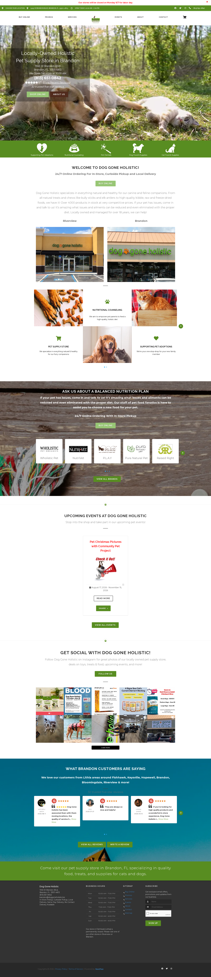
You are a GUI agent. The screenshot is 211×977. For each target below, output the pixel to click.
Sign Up (153, 923)
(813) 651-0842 (47, 78)
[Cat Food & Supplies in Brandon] (106, 148)
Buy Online (105, 183)
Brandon (162, 777)
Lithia (87, 777)
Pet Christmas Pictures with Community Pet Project (105, 546)
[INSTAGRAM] (185, 8)
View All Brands (107, 479)
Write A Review (119, 844)
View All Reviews (92, 844)
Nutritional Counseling (170, 155)
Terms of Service (76, 969)
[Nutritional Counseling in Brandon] (170, 148)
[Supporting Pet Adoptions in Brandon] (138, 148)
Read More (103, 598)
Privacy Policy (61, 969)
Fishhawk (119, 777)
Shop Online (38, 94)
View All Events (105, 625)
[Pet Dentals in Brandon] (42, 148)
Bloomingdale (92, 782)
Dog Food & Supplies (74, 155)
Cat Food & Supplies (106, 155)
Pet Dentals (42, 155)
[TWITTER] (180, 8)
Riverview (110, 782)
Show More (163, 819)
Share (102, 608)
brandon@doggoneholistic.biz (52, 897)
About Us (59, 94)
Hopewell (148, 777)
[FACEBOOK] (175, 8)
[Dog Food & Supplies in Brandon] (74, 148)
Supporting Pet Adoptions (138, 155)
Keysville (133, 777)
